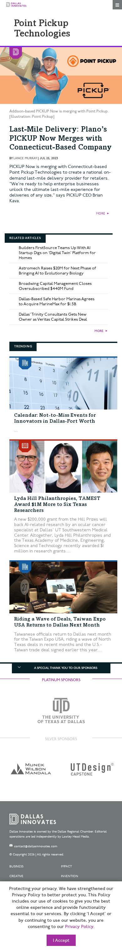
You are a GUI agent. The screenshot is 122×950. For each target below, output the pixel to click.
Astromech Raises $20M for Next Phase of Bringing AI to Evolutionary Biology (57, 271)
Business (16, 866)
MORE (100, 213)
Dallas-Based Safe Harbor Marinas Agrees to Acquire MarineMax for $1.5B (56, 301)
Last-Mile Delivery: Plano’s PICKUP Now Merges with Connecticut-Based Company (60, 139)
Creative (16, 876)
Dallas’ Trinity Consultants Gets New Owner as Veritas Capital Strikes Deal (53, 317)
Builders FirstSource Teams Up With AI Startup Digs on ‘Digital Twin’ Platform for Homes (57, 252)
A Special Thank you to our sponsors (65, 668)
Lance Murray (25, 158)
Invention (69, 876)
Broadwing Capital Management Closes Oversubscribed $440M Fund (55, 286)
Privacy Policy (79, 927)
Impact (66, 866)
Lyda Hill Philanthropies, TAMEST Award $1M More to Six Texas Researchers (57, 504)
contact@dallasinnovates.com (35, 846)
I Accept (61, 940)
